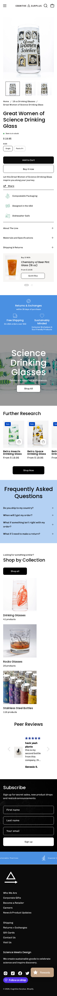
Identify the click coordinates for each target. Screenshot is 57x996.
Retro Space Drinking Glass (36, 452)
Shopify (30, 989)
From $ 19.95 (11, 457)
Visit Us (7, 942)
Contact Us (9, 937)
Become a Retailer (13, 902)
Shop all (15, 571)
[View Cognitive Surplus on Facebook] (20, 973)
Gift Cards (9, 932)
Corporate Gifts (12, 897)
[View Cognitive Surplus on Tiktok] (12, 973)
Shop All (28, 388)
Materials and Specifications (18, 238)
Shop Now (28, 470)
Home (6, 101)
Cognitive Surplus (18, 989)
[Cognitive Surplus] (28, 5)
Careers (8, 907)
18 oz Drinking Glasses (24, 101)
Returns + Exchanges (15, 927)
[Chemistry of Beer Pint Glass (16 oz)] (12, 267)
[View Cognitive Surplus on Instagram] (5, 973)
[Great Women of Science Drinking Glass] (13, 89)
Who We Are (10, 893)
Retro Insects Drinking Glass (12, 452)
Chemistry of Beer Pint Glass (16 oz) (35, 263)
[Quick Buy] (19, 442)
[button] (45, 5)
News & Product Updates (17, 912)
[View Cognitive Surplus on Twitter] (27, 973)
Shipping (8, 922)
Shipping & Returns (13, 247)
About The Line (10, 228)
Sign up (28, 841)
